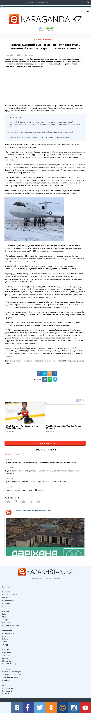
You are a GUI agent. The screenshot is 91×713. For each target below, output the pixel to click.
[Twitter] (44, 373)
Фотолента (6, 597)
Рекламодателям (42, 2)
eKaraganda (28, 55)
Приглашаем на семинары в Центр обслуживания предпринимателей (40, 132)
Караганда (6, 652)
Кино (4, 614)
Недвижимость (8, 633)
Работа (5, 639)
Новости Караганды (10, 595)
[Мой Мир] (54, 373)
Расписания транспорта (11, 672)
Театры (5, 620)
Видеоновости (8, 600)
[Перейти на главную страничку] (45, 23)
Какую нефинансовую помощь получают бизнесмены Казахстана (38, 137)
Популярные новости (45, 450)
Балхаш (5, 658)
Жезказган (6, 661)
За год (25, 454)
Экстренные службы (10, 677)
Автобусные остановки (11, 674)
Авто (4, 636)
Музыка (5, 617)
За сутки (8, 454)
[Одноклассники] (49, 373)
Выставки (6, 622)
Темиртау (6, 655)
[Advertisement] (45, 86)
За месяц (17, 454)
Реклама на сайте (53, 579)
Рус (87, 11)
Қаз (82, 11)
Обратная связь (37, 579)
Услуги (4, 642)
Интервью (6, 603)
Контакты (29, 2)
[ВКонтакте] (39, 373)
